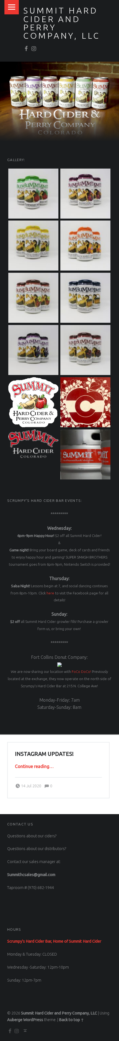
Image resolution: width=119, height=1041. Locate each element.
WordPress (33, 1020)
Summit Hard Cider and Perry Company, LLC (59, 1013)
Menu (11, 7)
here (50, 593)
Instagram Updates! (44, 754)
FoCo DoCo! (81, 671)
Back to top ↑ (71, 1020)
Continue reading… (34, 766)
